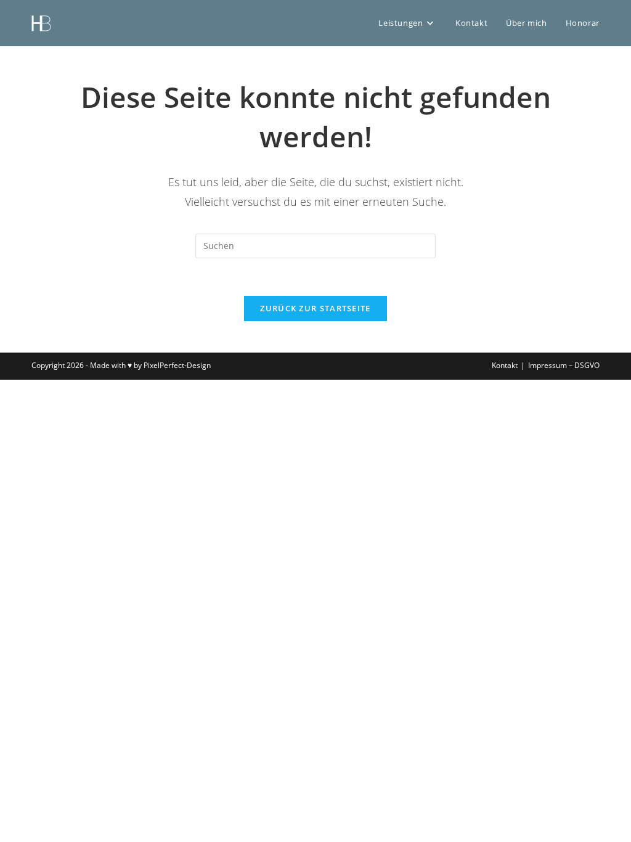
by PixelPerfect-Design (172, 365)
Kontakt (505, 365)
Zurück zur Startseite (315, 308)
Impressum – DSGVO (564, 365)
